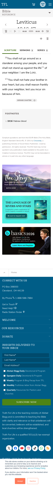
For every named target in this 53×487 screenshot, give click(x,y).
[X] (9, 448)
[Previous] (10, 31)
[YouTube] (22, 448)
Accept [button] (20, 481)
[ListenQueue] (6, 31)
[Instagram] (28, 448)
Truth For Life (4, 3)
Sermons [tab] (26, 50)
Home (14, 272)
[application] (26, 31)
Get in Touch (8, 304)
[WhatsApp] (41, 448)
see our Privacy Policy (36, 468)
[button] (47, 38)
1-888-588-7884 (24, 298)
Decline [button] (33, 481)
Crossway (38, 140)
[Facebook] (15, 448)
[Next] (19, 31)
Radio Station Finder (12, 312)
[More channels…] (48, 448)
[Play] (15, 31)
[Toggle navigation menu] (50, 4)
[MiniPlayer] (47, 31)
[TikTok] (35, 448)
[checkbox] (26, 382)
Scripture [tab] (10, 50)
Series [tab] (42, 50)
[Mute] (42, 31)
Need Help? (8, 308)
